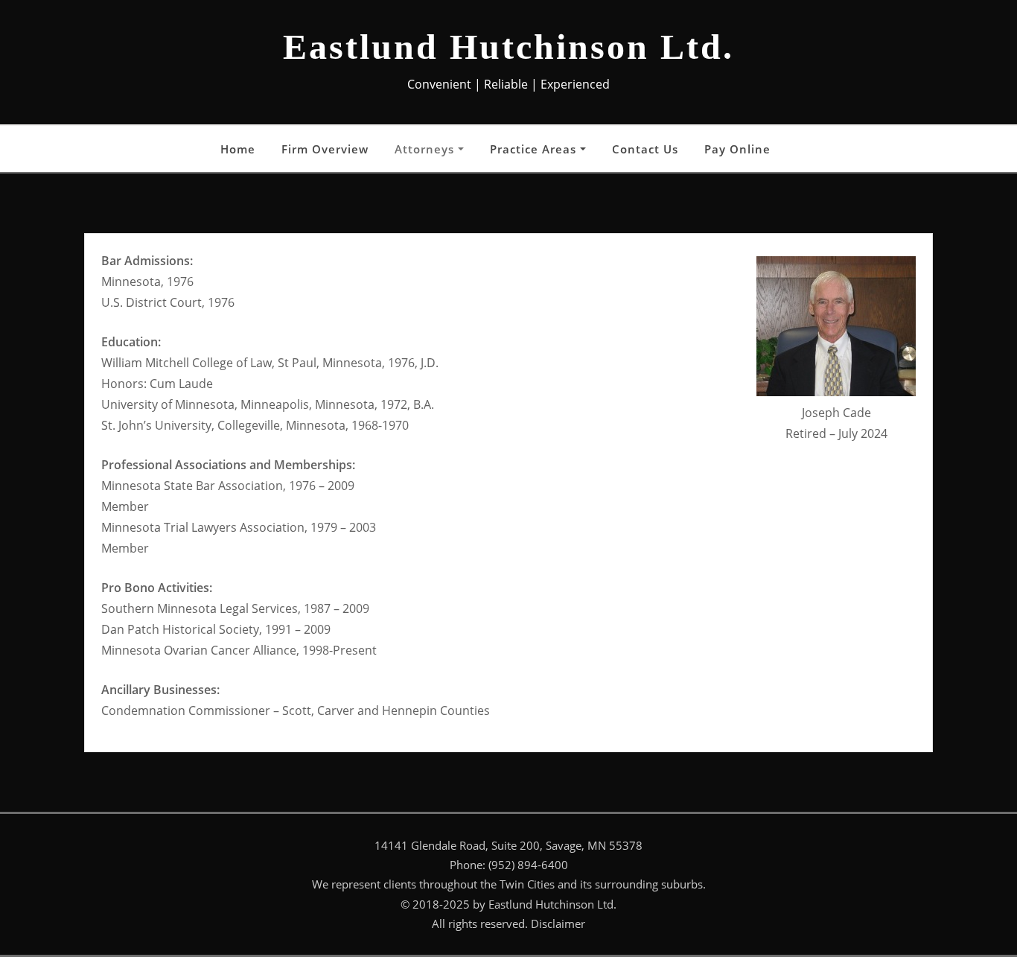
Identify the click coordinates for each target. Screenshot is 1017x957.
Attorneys (426, 149)
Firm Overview (325, 149)
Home (237, 149)
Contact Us (645, 149)
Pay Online (737, 149)
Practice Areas (535, 149)
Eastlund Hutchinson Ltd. (508, 46)
